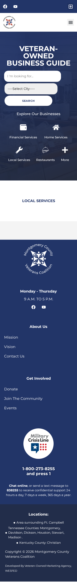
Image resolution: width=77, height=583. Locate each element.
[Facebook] (5, 7)
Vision (9, 333)
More (65, 146)
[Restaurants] (45, 136)
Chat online (18, 472)
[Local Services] (19, 136)
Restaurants (45, 146)
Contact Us (14, 342)
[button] (70, 6)
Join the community (23, 385)
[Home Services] (56, 113)
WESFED (11, 557)
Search (10, 87)
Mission (11, 323)
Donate (11, 375)
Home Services (56, 123)
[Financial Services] (23, 113)
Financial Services (23, 123)
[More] (65, 136)
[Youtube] (15, 7)
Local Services (19, 146)
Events (10, 394)
